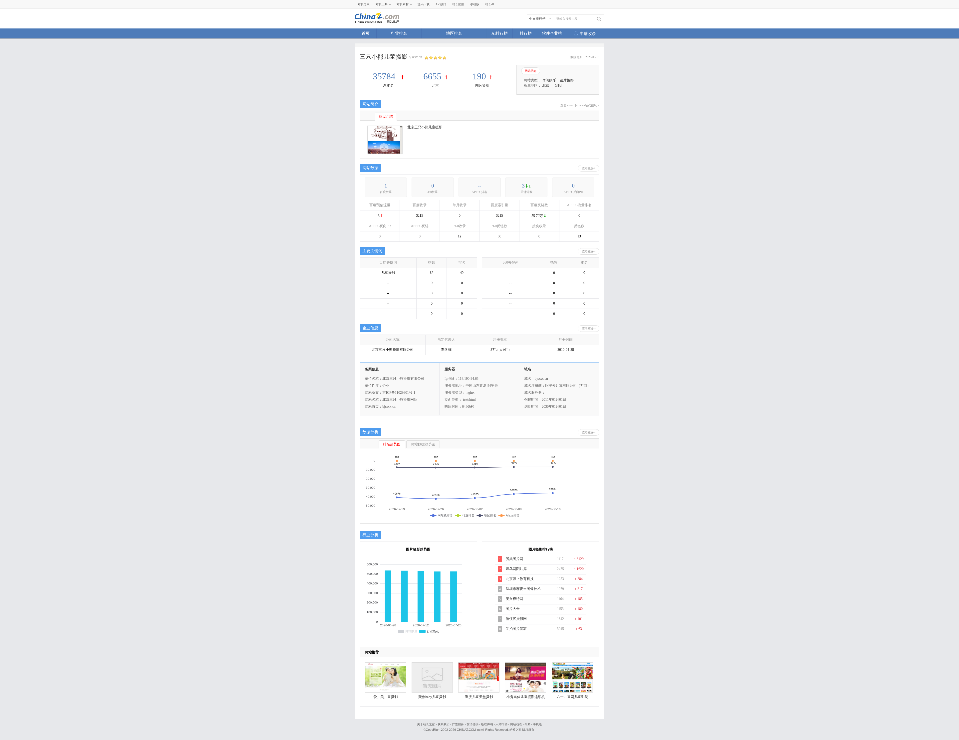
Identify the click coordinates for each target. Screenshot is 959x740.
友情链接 (473, 724)
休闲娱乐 (549, 80)
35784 (385, 76)
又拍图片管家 (516, 629)
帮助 (527, 724)
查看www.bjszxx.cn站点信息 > (579, 105)
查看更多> (589, 168)
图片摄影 (482, 85)
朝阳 (558, 85)
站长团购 (458, 4)
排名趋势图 (392, 444)
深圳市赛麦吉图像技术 (523, 589)
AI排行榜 (499, 33)
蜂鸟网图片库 (516, 569)
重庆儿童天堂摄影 (479, 697)
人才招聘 (501, 724)
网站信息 (531, 71)
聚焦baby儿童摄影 (432, 697)
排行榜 (526, 33)
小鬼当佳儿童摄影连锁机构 (525, 698)
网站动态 (516, 724)
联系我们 (444, 724)
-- (479, 186)
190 (479, 76)
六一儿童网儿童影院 (572, 697)
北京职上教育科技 (520, 579)
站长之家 (364, 4)
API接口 (441, 4)
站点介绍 (386, 116)
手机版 (537, 724)
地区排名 (454, 33)
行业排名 (399, 33)
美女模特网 (514, 599)
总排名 (388, 85)
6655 (432, 76)
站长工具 (382, 4)
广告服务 (458, 724)
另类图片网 (514, 559)
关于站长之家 (426, 724)
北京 (435, 85)
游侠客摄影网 (516, 619)
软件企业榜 (552, 33)
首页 (366, 33)
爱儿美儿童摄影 (385, 697)
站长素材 (403, 4)
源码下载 (424, 4)
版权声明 (487, 724)
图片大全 (513, 609)
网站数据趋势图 (423, 444)
